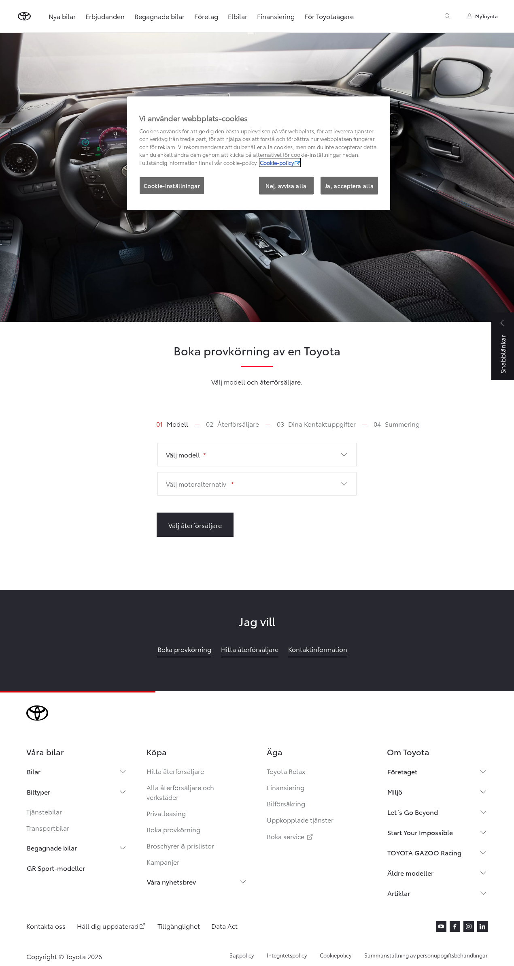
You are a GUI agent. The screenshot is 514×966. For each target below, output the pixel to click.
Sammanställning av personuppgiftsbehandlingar (426, 955)
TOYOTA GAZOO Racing (424, 852)
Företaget (402, 771)
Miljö (394, 791)
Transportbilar (47, 827)
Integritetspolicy (287, 955)
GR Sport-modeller (56, 867)
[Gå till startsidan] (24, 16)
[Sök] (448, 16)
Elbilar (237, 16)
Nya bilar (62, 16)
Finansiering (276, 16)
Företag (206, 16)
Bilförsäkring (286, 803)
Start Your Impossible (420, 832)
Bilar (33, 771)
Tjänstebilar (44, 811)
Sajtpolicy (241, 955)
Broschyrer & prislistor (180, 845)
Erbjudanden (105, 16)
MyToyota (486, 16)
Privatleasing (166, 813)
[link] (172, 424)
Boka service (290, 836)
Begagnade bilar (159, 16)
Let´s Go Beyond (412, 811)
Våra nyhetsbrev (171, 881)
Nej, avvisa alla (285, 185)
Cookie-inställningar (172, 185)
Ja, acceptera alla (349, 185)
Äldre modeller (410, 872)
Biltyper (38, 791)
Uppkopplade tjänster (300, 819)
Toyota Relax (286, 771)
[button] (257, 454)
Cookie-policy (277, 162)
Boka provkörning (173, 829)
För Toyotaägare (329, 16)
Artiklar (398, 893)
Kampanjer (163, 861)
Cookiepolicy (335, 955)
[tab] (179, 424)
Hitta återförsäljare (175, 771)
